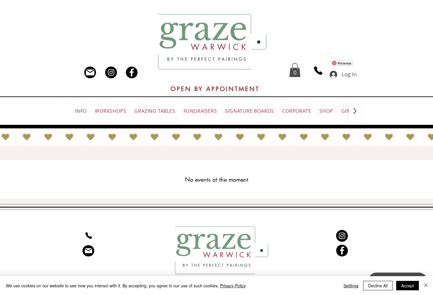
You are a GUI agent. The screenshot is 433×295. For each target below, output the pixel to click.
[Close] (425, 285)
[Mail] (90, 72)
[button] (295, 70)
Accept (407, 286)
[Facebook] (132, 72)
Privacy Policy (233, 286)
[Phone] (318, 71)
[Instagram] (111, 72)
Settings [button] (350, 286)
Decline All (378, 286)
